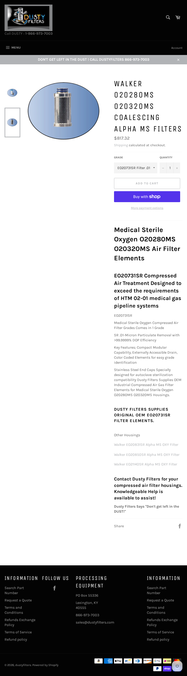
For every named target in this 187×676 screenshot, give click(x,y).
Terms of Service (18, 632)
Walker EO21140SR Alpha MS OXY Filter (145, 464)
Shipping (121, 145)
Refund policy (16, 639)
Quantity (166, 157)
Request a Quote (18, 600)
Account (176, 48)
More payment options (147, 208)
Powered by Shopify (45, 665)
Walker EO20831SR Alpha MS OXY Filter (146, 444)
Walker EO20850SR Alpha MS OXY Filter (146, 454)
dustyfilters (23, 665)
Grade (118, 157)
